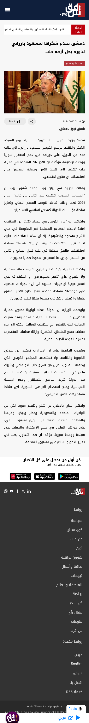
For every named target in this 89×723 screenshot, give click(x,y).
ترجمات (76, 575)
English (76, 664)
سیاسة (76, 520)
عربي (78, 655)
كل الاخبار (74, 603)
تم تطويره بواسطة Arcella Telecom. (44, 706)
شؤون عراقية (71, 557)
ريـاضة (77, 594)
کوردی (77, 673)
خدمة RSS (74, 691)
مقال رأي (75, 612)
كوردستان (74, 529)
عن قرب (76, 539)
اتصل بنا (76, 682)
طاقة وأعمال (71, 566)
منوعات (76, 621)
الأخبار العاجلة (78, 30)
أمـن (79, 548)
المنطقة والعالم (74, 63)
